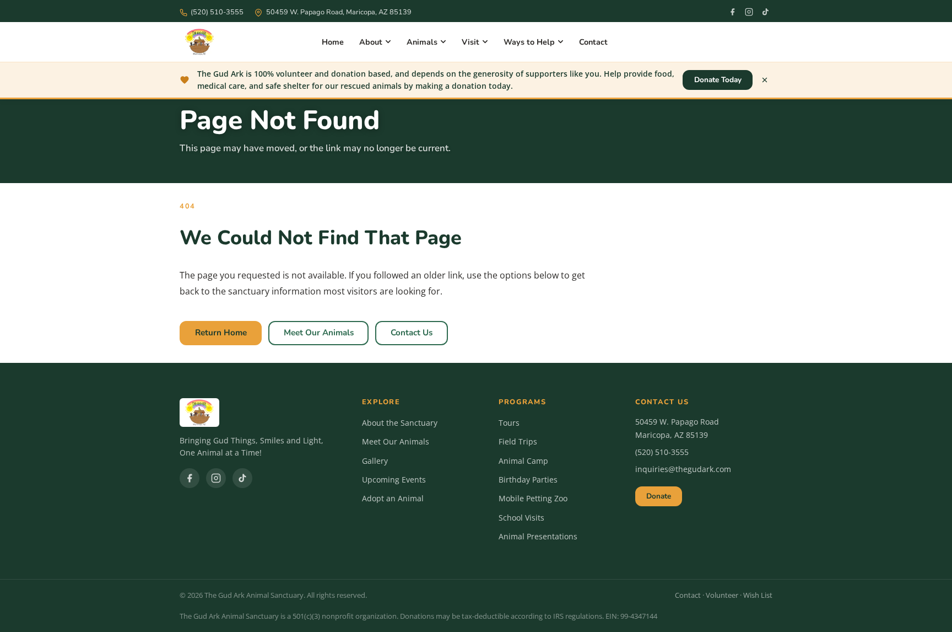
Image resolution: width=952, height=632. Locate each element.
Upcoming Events (394, 479)
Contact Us (411, 332)
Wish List (757, 595)
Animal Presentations (538, 536)
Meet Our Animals (319, 332)
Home (333, 41)
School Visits (521, 517)
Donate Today (718, 79)
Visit (470, 41)
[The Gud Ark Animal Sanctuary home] (199, 42)
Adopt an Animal (393, 498)
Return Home (221, 332)
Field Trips (518, 441)
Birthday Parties (528, 479)
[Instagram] (749, 12)
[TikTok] (765, 12)
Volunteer (722, 595)
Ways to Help (529, 41)
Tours (509, 422)
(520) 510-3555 (662, 452)
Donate (658, 496)
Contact (593, 41)
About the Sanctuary (399, 422)
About (370, 41)
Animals (422, 41)
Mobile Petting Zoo (533, 498)
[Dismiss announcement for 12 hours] (764, 80)
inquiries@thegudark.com (683, 469)
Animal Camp (523, 461)
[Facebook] (732, 12)
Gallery (375, 461)
